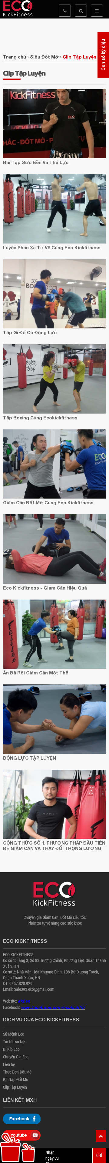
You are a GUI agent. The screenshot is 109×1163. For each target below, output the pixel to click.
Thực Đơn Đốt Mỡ (17, 1072)
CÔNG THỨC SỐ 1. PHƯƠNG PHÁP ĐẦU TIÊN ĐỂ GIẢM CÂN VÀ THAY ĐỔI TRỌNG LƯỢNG (54, 845)
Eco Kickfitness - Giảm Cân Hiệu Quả (45, 587)
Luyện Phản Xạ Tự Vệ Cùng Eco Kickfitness (52, 247)
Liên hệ (9, 1064)
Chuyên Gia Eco (15, 1057)
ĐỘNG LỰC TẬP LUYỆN (29, 758)
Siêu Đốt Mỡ (44, 56)
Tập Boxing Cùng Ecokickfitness (40, 417)
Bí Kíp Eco (11, 1049)
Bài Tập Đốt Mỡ (15, 1079)
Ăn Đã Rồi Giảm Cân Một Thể (35, 672)
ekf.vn (24, 1000)
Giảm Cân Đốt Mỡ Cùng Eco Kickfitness (48, 502)
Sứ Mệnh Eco (13, 1034)
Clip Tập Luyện (79, 56)
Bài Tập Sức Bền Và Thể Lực (35, 162)
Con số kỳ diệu (103, 55)
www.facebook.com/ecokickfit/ (53, 1007)
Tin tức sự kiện (15, 1041)
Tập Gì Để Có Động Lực (30, 332)
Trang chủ (14, 56)
